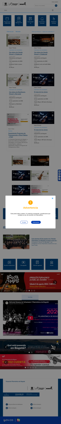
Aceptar (24, 222)
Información (36, 222)
